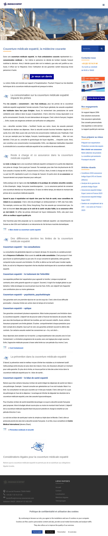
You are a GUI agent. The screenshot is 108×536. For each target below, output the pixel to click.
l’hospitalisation (41, 83)
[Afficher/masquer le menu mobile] (104, 5)
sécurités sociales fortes (17, 126)
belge (19, 186)
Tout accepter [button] (37, 532)
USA (24, 205)
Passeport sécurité (88, 160)
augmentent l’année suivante (27, 107)
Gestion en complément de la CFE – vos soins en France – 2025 (92, 207)
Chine (29, 205)
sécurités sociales (65, 183)
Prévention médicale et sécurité (22, 430)
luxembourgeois (44, 136)
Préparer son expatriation (90, 143)
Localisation (60, 494)
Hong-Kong (36, 205)
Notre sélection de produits (91, 153)
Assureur (26, 177)
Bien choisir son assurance (91, 150)
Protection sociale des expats (92, 146)
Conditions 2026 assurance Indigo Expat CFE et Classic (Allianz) (91, 176)
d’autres (10, 402)
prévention (15, 363)
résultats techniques (45, 266)
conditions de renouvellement (54, 146)
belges (27, 136)
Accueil (58, 487)
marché (32, 336)
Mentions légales (62, 497)
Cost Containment (16, 348)
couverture (10, 190)
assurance (66, 174)
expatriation (37, 114)
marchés (55, 224)
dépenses (52, 143)
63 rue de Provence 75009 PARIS (17, 491)
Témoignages (61, 501)
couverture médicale (19, 57)
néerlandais (55, 136)
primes (5, 193)
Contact (58, 491)
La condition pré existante (91, 156)
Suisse (5, 224)
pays (25, 111)
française (25, 186)
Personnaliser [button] (61, 532)
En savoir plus (72, 532)
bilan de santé (37, 373)
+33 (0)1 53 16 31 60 (90, 64)
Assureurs (7, 324)
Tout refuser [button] (50, 532)
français (34, 136)
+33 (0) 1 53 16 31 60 (13, 495)
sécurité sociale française (60, 402)
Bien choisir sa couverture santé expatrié (25, 230)
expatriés (9, 279)
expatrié (31, 57)
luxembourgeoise (36, 186)
